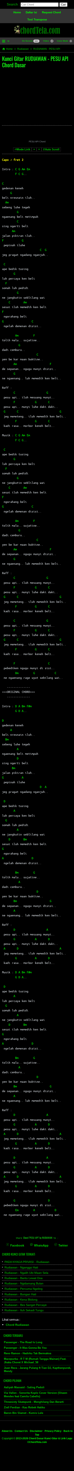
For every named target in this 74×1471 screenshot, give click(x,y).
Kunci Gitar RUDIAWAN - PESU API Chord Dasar (35, 61)
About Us (7, 1431)
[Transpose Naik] (39, 149)
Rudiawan (23, 49)
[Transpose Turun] (34, 149)
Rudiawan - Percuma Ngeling (24, 1288)
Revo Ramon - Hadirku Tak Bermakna (27, 1353)
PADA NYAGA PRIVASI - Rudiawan (27, 1262)
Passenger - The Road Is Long (23, 1342)
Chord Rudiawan (17, 1324)
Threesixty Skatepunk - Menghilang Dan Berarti (34, 1401)
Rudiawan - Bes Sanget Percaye (26, 1305)
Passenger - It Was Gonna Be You (25, 1347)
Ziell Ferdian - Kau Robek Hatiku (24, 1407)
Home (17, 12)
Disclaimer (36, 1431)
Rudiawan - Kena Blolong (21, 1299)
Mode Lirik (23, 149)
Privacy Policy (53, 1431)
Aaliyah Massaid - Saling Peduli (24, 1387)
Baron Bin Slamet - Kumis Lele (23, 1412)
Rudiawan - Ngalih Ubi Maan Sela (26, 1272)
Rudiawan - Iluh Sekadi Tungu (24, 1310)
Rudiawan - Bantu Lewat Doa (24, 1278)
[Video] (51, 41)
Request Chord (51, 12)
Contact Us (21, 1431)
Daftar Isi (31, 12)
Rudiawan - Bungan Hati (20, 1294)
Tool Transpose (37, 19)
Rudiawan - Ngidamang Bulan (24, 1283)
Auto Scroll (52, 149)
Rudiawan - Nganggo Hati (21, 1267)
